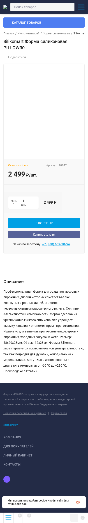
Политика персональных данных (24, 413)
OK (78, 502)
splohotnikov (10, 424)
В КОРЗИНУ (44, 223)
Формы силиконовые (56, 33)
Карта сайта (59, 413)
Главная (8, 33)
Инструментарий (28, 33)
